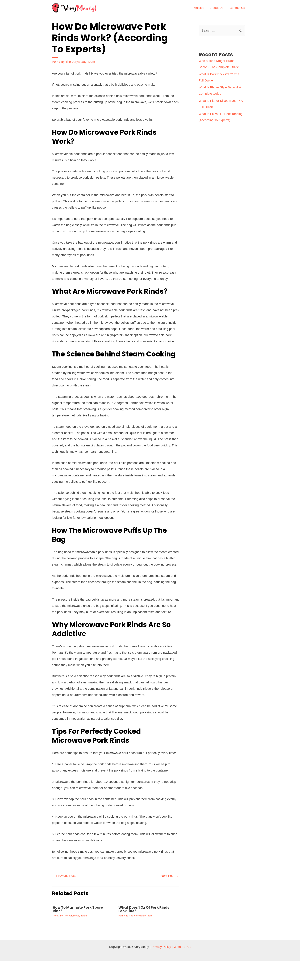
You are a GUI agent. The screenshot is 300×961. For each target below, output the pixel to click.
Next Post (169, 875)
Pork (55, 61)
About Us (216, 8)
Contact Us (237, 8)
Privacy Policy (161, 947)
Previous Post (64, 875)
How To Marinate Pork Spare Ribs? (78, 909)
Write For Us (182, 947)
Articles (199, 8)
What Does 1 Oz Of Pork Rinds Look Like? (143, 909)
